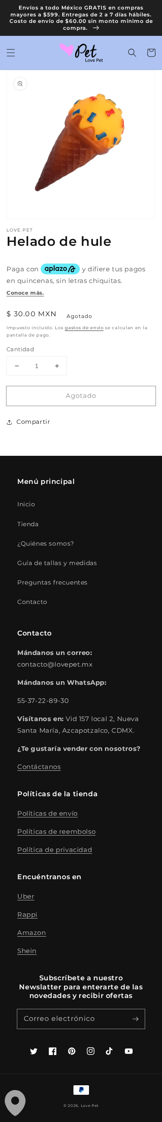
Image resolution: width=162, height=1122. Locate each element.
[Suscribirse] (135, 1018)
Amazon (31, 932)
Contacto (32, 602)
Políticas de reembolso (56, 831)
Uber (25, 896)
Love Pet (90, 1105)
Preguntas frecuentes (52, 582)
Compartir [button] (33, 422)
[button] (10, 52)
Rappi (27, 914)
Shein (27, 951)
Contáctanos (39, 767)
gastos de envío (84, 328)
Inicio (26, 504)
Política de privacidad (54, 849)
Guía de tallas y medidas (57, 563)
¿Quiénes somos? (45, 543)
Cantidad (20, 349)
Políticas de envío (47, 813)
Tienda (28, 524)
